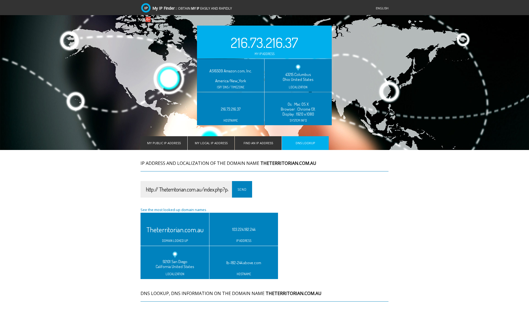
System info (298, 120)
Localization (298, 87)
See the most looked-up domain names (173, 209)
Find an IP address (258, 143)
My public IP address (164, 143)
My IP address (264, 54)
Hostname (230, 120)
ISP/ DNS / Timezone (230, 87)
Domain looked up (175, 241)
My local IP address (211, 143)
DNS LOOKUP (305, 143)
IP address (243, 241)
